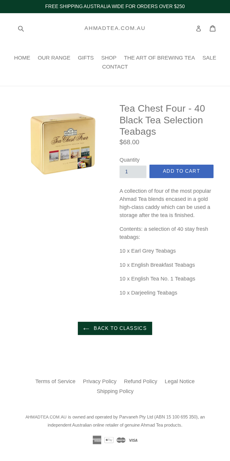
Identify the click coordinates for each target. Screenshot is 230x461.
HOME (22, 58)
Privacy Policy (99, 381)
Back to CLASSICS (119, 328)
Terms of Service (55, 381)
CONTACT (115, 67)
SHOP (108, 58)
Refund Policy (140, 381)
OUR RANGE (54, 58)
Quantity (129, 160)
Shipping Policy (115, 391)
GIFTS (86, 58)
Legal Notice (180, 381)
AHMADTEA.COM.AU (115, 28)
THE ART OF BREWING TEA (159, 58)
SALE (209, 58)
